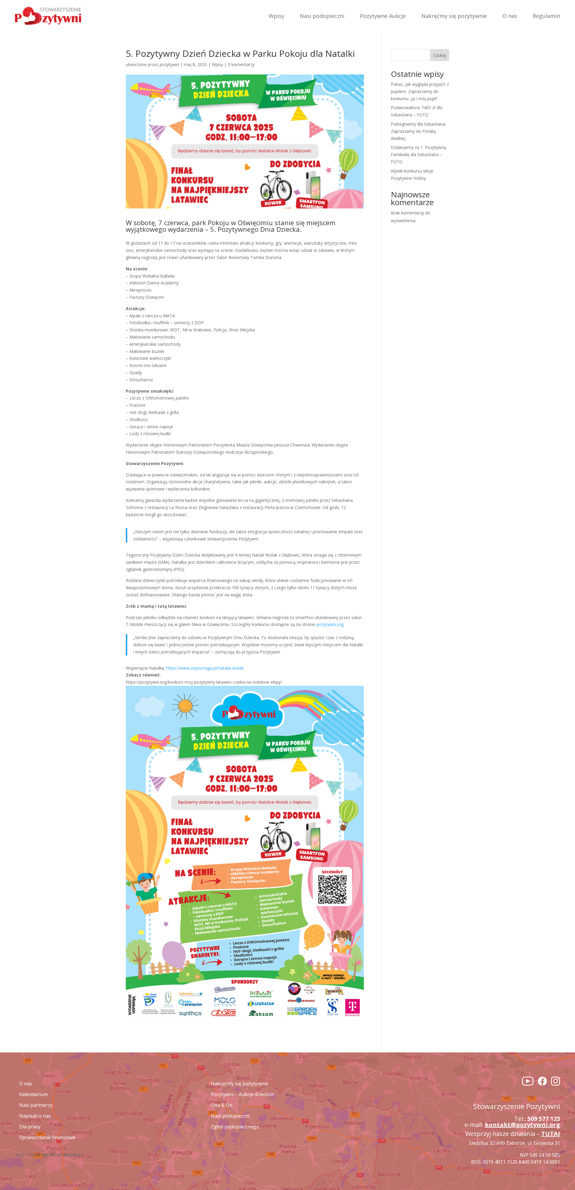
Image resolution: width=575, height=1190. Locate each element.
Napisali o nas (35, 1116)
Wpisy (276, 15)
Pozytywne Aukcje (383, 15)
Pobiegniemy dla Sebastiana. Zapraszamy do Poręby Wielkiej (418, 131)
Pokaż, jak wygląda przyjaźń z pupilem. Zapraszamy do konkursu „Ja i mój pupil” (420, 91)
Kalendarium (33, 1094)
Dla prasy (29, 1126)
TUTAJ (550, 1134)
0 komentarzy (241, 64)
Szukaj (439, 55)
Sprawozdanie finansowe (47, 1137)
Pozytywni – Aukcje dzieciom (242, 1094)
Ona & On (221, 1105)
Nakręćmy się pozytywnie (454, 15)
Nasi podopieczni (322, 15)
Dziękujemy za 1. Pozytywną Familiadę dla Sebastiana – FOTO (418, 154)
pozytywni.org (330, 624)
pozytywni (169, 64)
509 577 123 (543, 1119)
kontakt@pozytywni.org (522, 1125)
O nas (510, 15)
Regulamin (546, 15)
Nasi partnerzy (36, 1105)
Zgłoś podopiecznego (235, 1126)
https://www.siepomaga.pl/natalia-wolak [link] (205, 668)
